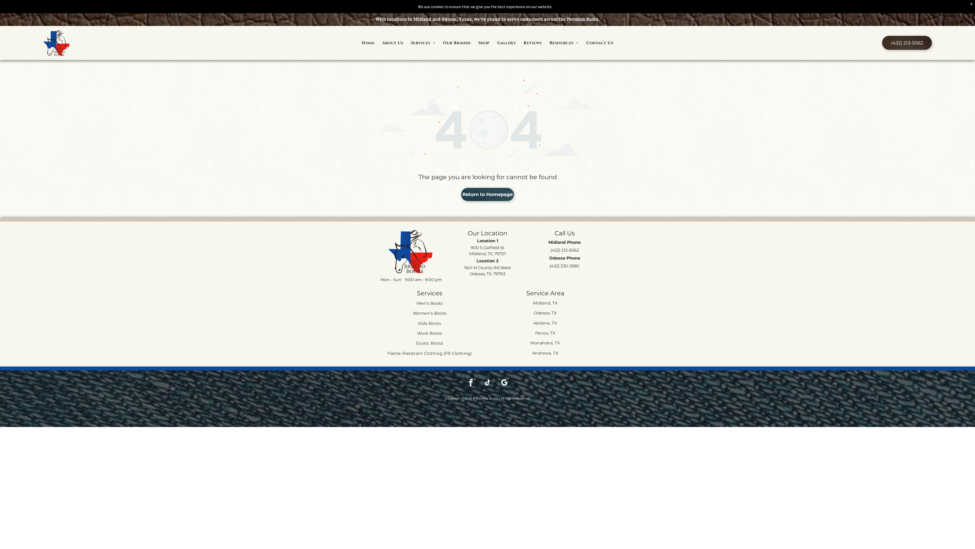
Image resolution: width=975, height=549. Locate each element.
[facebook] (470, 383)
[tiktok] (487, 383)
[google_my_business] (504, 383)
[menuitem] (368, 43)
